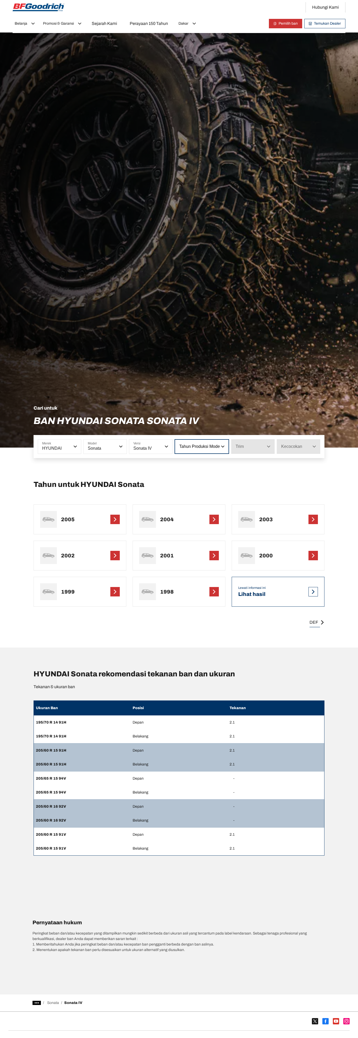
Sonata (53, 1003)
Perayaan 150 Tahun (149, 23)
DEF (314, 622)
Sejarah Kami (104, 23)
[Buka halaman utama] (38, 7)
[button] (75, 446)
